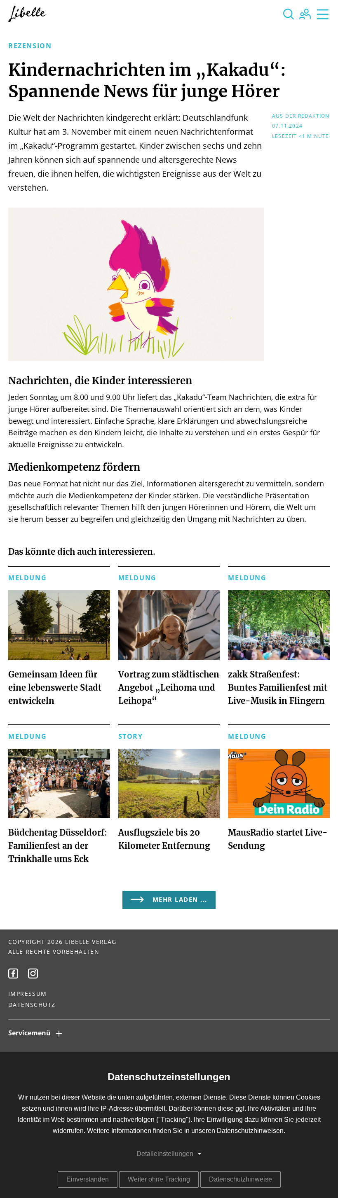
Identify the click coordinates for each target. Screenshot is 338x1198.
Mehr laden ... (180, 900)
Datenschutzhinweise (240, 1179)
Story (130, 736)
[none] (288, 14)
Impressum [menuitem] (27, 994)
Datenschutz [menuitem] (31, 1005)
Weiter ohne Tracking (159, 1179)
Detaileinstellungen (164, 1153)
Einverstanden (87, 1179)
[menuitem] (13, 973)
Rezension (30, 46)
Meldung (27, 578)
